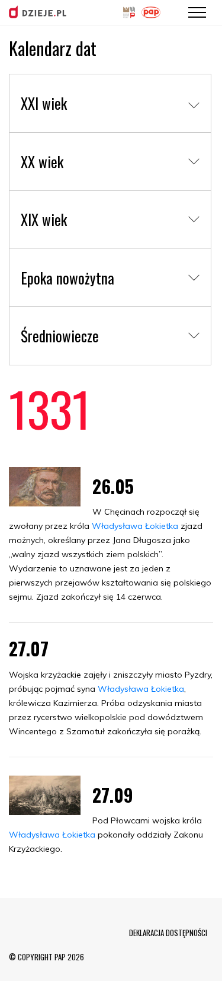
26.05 (113, 486)
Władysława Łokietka (135, 526)
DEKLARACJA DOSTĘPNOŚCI (168, 933)
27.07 (29, 648)
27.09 (112, 794)
